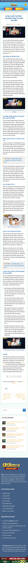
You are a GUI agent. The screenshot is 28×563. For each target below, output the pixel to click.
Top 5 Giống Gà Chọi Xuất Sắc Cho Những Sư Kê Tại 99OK (15, 446)
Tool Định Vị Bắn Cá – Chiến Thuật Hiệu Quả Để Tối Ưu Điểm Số (15, 440)
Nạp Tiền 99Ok (6, 498)
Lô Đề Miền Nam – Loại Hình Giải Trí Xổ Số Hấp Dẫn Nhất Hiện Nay (16, 434)
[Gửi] (24, 410)
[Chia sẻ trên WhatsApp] (7, 376)
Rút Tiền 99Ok (6, 501)
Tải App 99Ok (6, 496)
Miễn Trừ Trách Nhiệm (8, 511)
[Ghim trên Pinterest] (18, 376)
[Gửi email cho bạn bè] (15, 376)
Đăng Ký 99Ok (6, 493)
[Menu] (25, 5)
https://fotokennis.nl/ (12, 523)
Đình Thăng (8, 535)
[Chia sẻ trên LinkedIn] (20, 376)
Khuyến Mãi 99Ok (7, 503)
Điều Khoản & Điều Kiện (9, 506)
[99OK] (14, 4)
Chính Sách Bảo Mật (8, 508)
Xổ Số (14, 14)
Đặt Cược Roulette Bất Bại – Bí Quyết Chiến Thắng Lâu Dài (16, 428)
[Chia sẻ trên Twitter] (12, 376)
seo (20, 24)
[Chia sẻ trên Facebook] (10, 376)
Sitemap (13, 538)
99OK (10, 53)
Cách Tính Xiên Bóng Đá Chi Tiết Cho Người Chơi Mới (16, 422)
